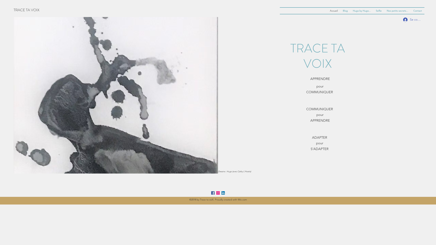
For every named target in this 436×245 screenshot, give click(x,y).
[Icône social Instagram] (218, 193)
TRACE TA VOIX (26, 10)
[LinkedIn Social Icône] (223, 193)
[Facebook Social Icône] (213, 193)
